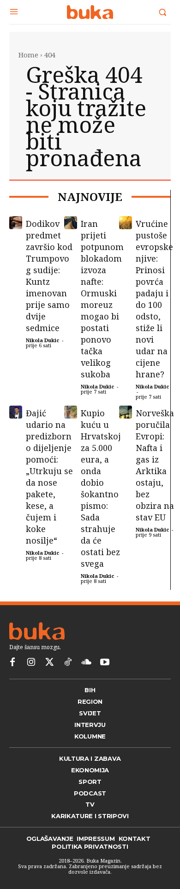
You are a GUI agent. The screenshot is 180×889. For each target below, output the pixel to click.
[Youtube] (105, 663)
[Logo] (90, 12)
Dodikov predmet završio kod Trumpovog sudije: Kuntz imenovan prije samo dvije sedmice (49, 275)
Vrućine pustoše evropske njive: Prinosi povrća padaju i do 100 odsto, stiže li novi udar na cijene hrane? (154, 299)
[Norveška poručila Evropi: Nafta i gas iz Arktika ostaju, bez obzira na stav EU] (125, 412)
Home (28, 54)
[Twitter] (49, 663)
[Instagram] (31, 663)
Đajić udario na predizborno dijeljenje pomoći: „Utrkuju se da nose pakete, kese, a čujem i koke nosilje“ (49, 476)
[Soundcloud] (86, 663)
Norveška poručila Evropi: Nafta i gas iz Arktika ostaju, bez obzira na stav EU (155, 465)
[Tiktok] (68, 663)
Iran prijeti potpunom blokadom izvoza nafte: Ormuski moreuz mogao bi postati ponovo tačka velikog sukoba (102, 299)
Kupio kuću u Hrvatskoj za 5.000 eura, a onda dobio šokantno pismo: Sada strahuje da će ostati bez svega (101, 488)
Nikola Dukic (43, 340)
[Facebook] (12, 663)
